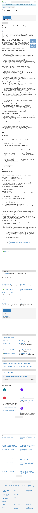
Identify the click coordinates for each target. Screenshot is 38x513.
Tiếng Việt (19, 486)
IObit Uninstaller (23, 303)
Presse (15, 505)
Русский (9, 486)
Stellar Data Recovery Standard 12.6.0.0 (10, 410)
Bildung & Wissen (6, 364)
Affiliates (4, 507)
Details (10, 23)
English (5, 485)
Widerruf (15, 497)
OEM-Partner (5, 505)
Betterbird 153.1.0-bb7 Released (8, 458)
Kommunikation (17, 363)
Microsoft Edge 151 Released (8, 471)
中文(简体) (23, 486)
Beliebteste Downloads (7, 334)
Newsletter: (9, 482)
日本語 (22, 485)
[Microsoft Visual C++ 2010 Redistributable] (10, 349)
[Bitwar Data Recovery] (7, 281)
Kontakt (15, 493)
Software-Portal (28, 504)
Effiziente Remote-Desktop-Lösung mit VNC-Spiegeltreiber (18, 246)
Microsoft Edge (22, 343)
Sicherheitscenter (17, 498)
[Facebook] (3, 19)
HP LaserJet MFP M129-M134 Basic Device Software (26, 294)
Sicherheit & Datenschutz (11, 366)
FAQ (15, 491)
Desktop (22, 363)
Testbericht (5, 23)
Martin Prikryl (8, 11)
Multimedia (5, 363)
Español (12, 485)
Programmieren (27, 363)
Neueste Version (7, 17)
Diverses (31, 366)
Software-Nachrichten (29, 490)
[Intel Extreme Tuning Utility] (8, 289)
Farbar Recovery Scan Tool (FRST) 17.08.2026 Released (26, 459)
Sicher (14, 17)
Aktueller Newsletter (6, 381)
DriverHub (4, 303)
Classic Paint (22, 284)
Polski (33, 485)
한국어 (25, 485)
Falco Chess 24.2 (5, 402)
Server (17, 366)
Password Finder (5, 495)
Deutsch (8, 485)
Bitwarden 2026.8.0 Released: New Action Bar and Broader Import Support (10, 446)
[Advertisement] (19, 263)
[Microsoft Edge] (6, 343)
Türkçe (16, 486)
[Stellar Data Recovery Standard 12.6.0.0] (10, 407)
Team (15, 507)
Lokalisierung (28, 507)
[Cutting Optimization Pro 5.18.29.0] (26, 397)
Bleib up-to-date (6, 316)
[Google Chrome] (6, 340)
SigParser (4, 499)
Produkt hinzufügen (29, 509)
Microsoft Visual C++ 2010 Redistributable (26, 349)
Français (15, 485)
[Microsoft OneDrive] (7, 346)
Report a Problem (10, 19)
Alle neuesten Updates (19, 416)
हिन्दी (34, 486)
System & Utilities (22, 366)
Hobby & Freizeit (30, 364)
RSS (26, 493)
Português (5, 486)
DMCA (15, 490)
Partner (4, 504)
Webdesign (28, 366)
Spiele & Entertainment (14, 364)
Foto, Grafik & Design (22, 364)
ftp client (15, 372)
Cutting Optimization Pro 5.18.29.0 (26, 400)
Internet (4, 366)
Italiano (19, 485)
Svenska (12, 486)
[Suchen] (29, 2)
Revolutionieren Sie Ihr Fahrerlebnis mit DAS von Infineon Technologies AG (21, 244)
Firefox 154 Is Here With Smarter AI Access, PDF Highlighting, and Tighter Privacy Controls (27, 472)
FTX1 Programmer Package (25, 393)
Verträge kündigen (17, 495)
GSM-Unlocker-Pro (6, 393)
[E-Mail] (7, 19)
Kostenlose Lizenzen (29, 508)
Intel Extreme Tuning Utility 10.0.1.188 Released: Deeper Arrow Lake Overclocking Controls (27, 446)
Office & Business (11, 363)
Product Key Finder (6, 494)
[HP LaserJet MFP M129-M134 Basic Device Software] (27, 290)
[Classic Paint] (23, 281)
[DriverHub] (5, 299)
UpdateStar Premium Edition (24, 337)
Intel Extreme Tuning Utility (7, 292)
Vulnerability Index (29, 491)
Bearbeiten (14, 23)
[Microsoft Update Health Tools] (9, 353)
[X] (4, 19)
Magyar (31, 486)
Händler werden (28, 505)
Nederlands (29, 485)
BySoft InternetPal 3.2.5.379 (25, 412)
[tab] (5, 23)
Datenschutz (16, 494)
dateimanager (5, 372)
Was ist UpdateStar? (17, 504)
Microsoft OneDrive (22, 346)
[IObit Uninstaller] (23, 299)
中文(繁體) (27, 486)
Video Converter (5, 498)
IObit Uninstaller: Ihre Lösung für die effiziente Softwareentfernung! (20, 238)
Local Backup (5, 497)
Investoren (16, 508)
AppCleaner (5, 501)
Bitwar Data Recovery (6, 284)
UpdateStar (18, 136)
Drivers (4, 492)
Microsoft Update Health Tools (24, 353)
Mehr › (4, 358)
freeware (10, 372)
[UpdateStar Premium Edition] (9, 337)
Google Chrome (22, 340)
